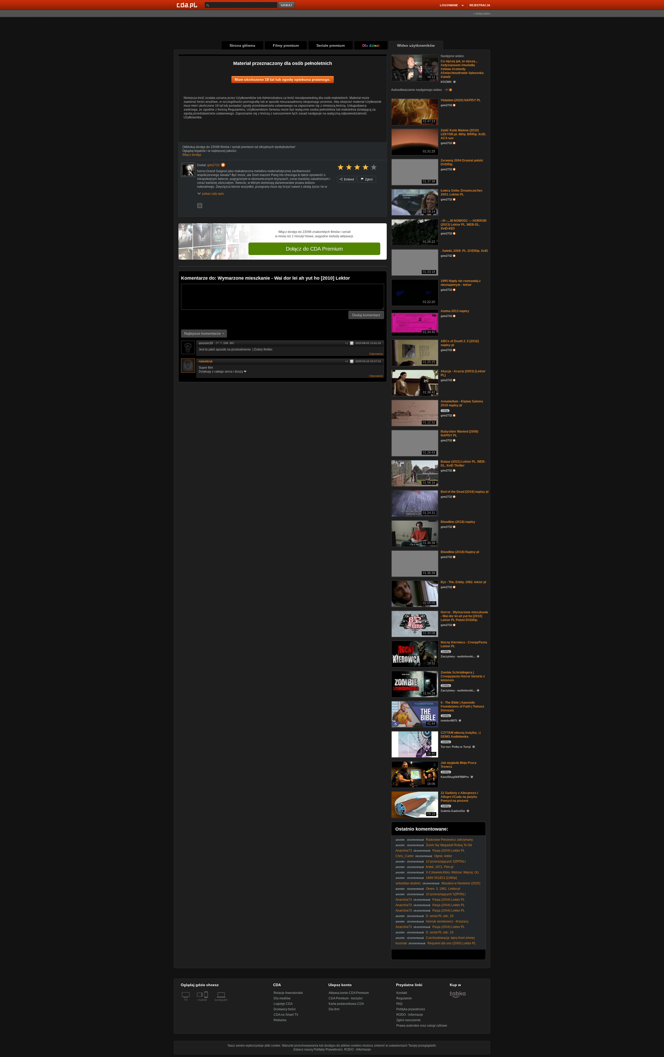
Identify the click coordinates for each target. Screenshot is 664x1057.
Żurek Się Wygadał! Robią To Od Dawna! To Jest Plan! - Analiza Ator (434, 847)
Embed (348, 179)
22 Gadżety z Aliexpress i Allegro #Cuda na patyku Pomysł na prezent (459, 797)
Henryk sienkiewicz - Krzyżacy (447, 921)
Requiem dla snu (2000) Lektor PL (451, 943)
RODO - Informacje (357, 1049)
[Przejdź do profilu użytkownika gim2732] (188, 170)
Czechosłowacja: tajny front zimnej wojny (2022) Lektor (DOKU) (435, 940)
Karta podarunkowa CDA (346, 1004)
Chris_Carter (405, 856)
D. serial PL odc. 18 (439, 916)
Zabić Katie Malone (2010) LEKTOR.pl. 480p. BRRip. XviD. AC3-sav (463, 134)
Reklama (280, 1020)
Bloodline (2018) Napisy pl (460, 552)
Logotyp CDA (283, 1004)
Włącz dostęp (191, 155)
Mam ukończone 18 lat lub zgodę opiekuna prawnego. (282, 79)
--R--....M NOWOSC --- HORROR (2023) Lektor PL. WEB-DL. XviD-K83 (464, 224)
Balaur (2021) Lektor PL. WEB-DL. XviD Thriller (463, 463)
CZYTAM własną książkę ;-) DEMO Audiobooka (461, 734)
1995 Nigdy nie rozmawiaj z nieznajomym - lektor (461, 283)
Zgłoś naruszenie (408, 1020)
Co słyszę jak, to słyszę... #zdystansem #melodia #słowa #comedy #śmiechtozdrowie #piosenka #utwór (462, 69)
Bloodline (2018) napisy (458, 522)
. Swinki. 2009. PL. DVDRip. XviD (464, 251)
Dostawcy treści (285, 1009)
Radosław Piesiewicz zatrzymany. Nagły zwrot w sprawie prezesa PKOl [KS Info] (434, 841)
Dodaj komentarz (366, 315)
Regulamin (404, 998)
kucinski (401, 943)
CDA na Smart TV (286, 1014)
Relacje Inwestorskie (288, 993)
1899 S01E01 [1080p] (441, 878)
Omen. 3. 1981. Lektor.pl (443, 889)
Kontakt (401, 993)
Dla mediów (282, 998)
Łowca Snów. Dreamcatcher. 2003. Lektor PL (462, 192)
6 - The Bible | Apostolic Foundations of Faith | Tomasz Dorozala (462, 706)
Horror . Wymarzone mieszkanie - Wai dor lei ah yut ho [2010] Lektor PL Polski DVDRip (464, 616)
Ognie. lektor (443, 856)
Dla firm (334, 1009)
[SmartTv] (206, 1003)
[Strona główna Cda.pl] (188, 5)
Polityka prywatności (410, 1009)
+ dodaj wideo (481, 13)
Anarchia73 (404, 850)
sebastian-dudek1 (408, 883)
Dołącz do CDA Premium (314, 249)
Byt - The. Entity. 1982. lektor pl (463, 582)
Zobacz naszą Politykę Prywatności (318, 1049)
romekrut (205, 361)
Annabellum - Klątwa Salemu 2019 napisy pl (462, 403)
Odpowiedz (376, 353)
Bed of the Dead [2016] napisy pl (464, 492)
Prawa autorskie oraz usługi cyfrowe (421, 1025)
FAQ (399, 1004)
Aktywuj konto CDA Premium (349, 993)
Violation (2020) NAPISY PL (461, 100)
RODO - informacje (409, 1014)
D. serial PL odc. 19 (439, 932)
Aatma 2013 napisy (455, 311)
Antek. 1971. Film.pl (439, 867)
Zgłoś (368, 179)
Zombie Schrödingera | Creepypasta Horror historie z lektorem (463, 676)
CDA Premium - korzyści (346, 998)
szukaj (286, 5)
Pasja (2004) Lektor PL (448, 850)
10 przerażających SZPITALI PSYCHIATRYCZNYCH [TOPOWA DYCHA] (431, 863)
